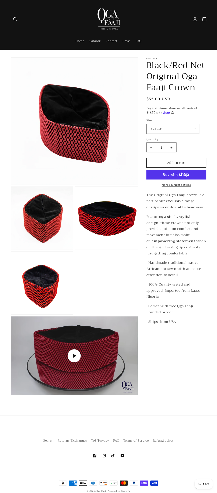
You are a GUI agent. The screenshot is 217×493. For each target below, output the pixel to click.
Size (149, 120)
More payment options (176, 185)
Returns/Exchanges (72, 440)
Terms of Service (136, 440)
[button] (15, 19)
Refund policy (163, 440)
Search (48, 440)
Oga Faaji (101, 491)
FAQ (116, 440)
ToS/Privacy (100, 440)
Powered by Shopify (118, 491)
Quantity (152, 139)
